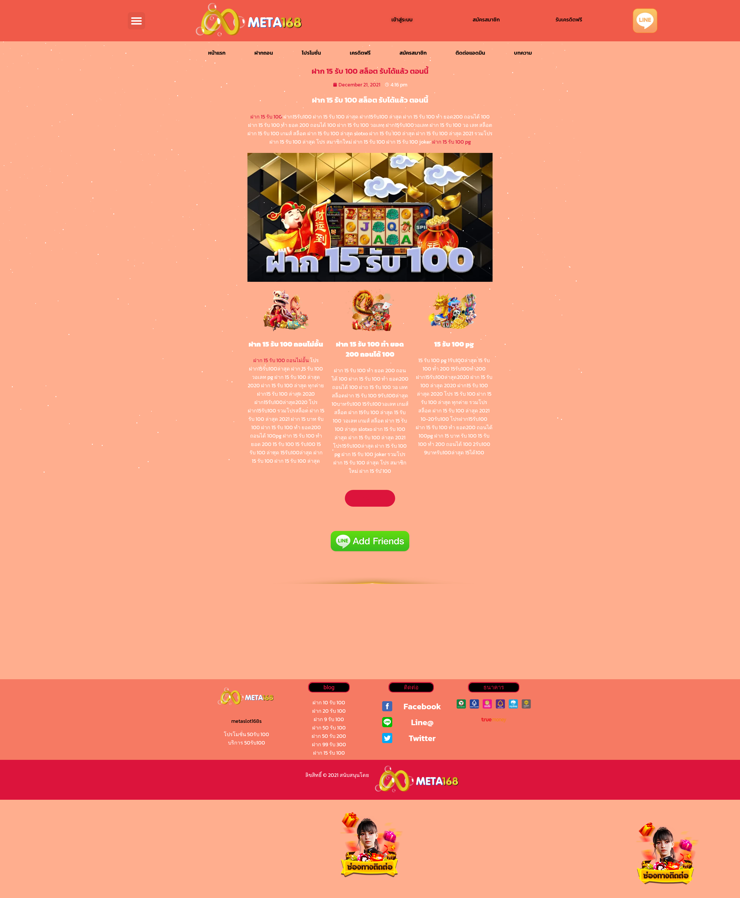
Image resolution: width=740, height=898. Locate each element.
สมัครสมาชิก (413, 53)
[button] (136, 20)
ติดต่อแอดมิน (470, 53)
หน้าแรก (216, 53)
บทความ (523, 53)
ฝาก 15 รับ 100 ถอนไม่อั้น (281, 360)
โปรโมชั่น (311, 53)
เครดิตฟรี (360, 53)
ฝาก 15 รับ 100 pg (451, 142)
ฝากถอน (263, 53)
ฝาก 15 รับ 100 (266, 117)
